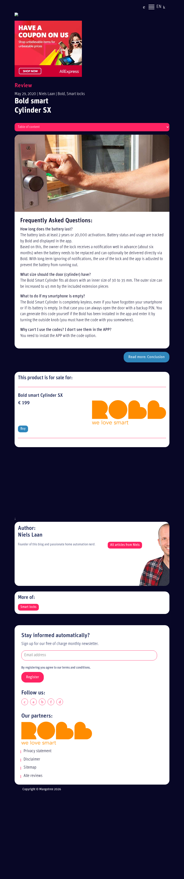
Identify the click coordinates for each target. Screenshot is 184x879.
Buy (23, 429)
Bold (61, 94)
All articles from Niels (125, 545)
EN (158, 6)
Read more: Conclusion (146, 357)
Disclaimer (32, 759)
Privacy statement (37, 751)
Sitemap (30, 768)
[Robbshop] (56, 733)
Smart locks (76, 94)
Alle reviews (33, 776)
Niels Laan (47, 94)
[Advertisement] (92, 484)
